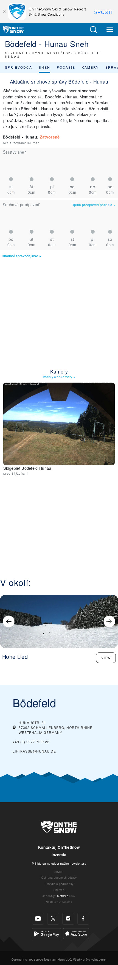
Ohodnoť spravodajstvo (20, 256)
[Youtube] (38, 919)
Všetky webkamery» (59, 376)
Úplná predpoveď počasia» (93, 204)
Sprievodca (18, 67)
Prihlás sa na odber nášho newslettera (59, 863)
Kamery (90, 67)
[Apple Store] (76, 933)
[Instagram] (68, 919)
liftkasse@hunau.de (34, 751)
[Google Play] (46, 933)
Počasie (66, 67)
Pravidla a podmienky (58, 884)
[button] (93, 29)
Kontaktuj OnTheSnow (59, 847)
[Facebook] (83, 919)
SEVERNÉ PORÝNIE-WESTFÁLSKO (39, 52)
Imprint (58, 871)
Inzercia (59, 854)
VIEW (106, 657)
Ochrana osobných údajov (59, 877)
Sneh (44, 67)
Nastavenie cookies (59, 902)
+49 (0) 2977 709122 (31, 741)
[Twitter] (53, 919)
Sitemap (59, 890)
